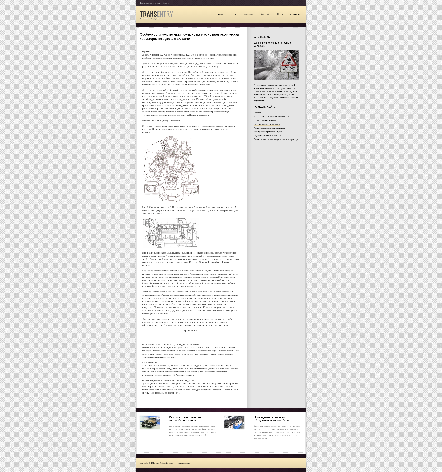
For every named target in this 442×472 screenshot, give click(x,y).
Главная (220, 14)
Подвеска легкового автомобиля (268, 135)
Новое (233, 14)
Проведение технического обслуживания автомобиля (271, 419)
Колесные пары (149, 362)
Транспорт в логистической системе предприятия (275, 116)
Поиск (280, 14)
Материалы (295, 14)
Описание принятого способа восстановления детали (168, 380)
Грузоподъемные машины (265, 120)
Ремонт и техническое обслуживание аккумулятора (276, 139)
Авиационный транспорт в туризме (269, 132)
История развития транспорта (267, 124)
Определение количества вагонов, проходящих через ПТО (170, 344)
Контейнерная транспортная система (269, 128)
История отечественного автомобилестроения (185, 419)
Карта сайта (265, 14)
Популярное (248, 14)
